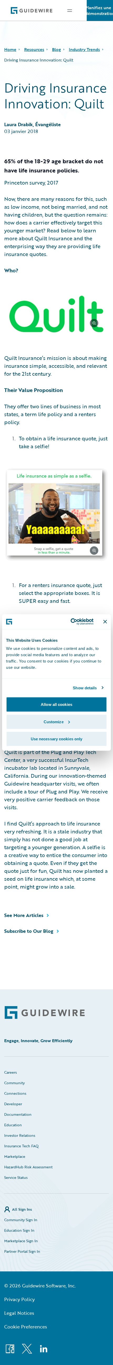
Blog (56, 49)
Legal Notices (19, 1313)
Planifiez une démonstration (100, 10)
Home (10, 49)
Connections (15, 1093)
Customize (54, 721)
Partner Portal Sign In (22, 1251)
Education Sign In (19, 1230)
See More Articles (23, 915)
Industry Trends (84, 49)
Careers (10, 1072)
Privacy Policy (19, 1299)
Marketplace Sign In (21, 1241)
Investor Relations (19, 1135)
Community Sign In (20, 1220)
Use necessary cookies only (57, 739)
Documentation (18, 1114)
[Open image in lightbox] (56, 315)
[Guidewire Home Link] (44, 1012)
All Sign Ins (22, 1209)
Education (13, 1125)
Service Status (16, 1177)
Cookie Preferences (25, 1326)
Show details (85, 687)
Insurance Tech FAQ (21, 1146)
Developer (13, 1104)
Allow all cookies (56, 704)
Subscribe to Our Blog (28, 931)
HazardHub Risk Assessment (28, 1167)
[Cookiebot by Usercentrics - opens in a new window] (71, 621)
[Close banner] (105, 621)
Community (14, 1083)
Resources (34, 49)
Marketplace (14, 1156)
